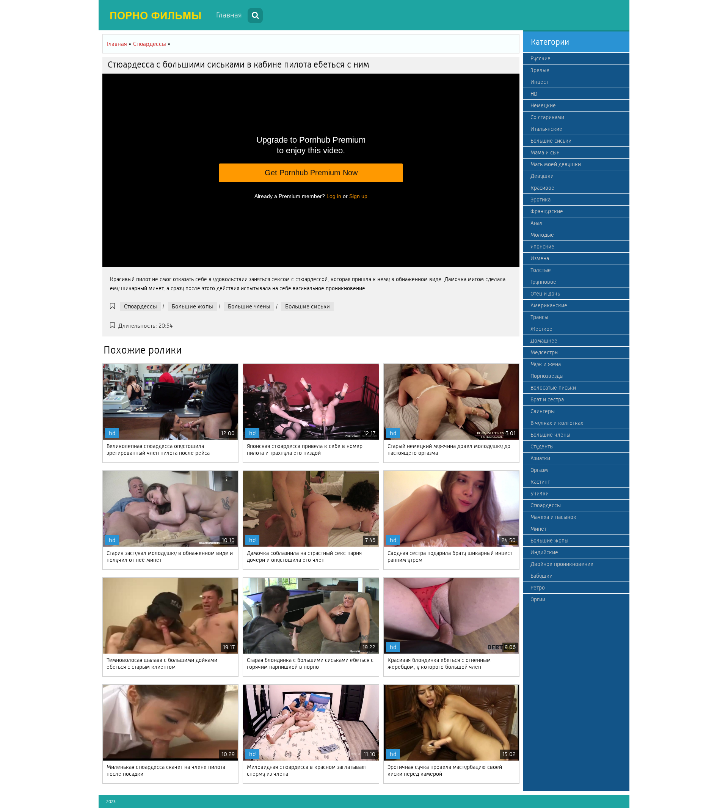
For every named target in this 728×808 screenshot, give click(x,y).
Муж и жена (545, 364)
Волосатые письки (553, 387)
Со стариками (547, 117)
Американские (548, 305)
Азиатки (540, 458)
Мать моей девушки (555, 164)
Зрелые (539, 70)
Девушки (542, 176)
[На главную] (155, 15)
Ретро (537, 587)
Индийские (544, 552)
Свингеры (542, 411)
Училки (539, 493)
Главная (229, 15)
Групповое (543, 281)
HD (533, 93)
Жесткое (541, 328)
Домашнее (543, 340)
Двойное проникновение (561, 564)
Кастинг (540, 481)
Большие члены (249, 306)
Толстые (540, 270)
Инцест (539, 82)
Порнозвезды (546, 376)
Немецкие (543, 105)
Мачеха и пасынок (553, 517)
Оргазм (539, 470)
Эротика (540, 199)
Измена (539, 258)
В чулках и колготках (556, 423)
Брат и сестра (547, 399)
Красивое (542, 187)
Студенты (542, 446)
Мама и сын (545, 152)
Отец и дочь (545, 293)
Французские (546, 211)
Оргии (537, 599)
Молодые (542, 234)
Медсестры (544, 352)
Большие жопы (192, 306)
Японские (542, 246)
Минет (538, 528)
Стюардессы (140, 306)
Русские (540, 58)
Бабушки (541, 575)
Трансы (539, 317)
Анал (536, 223)
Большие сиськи (307, 306)
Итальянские (546, 129)
